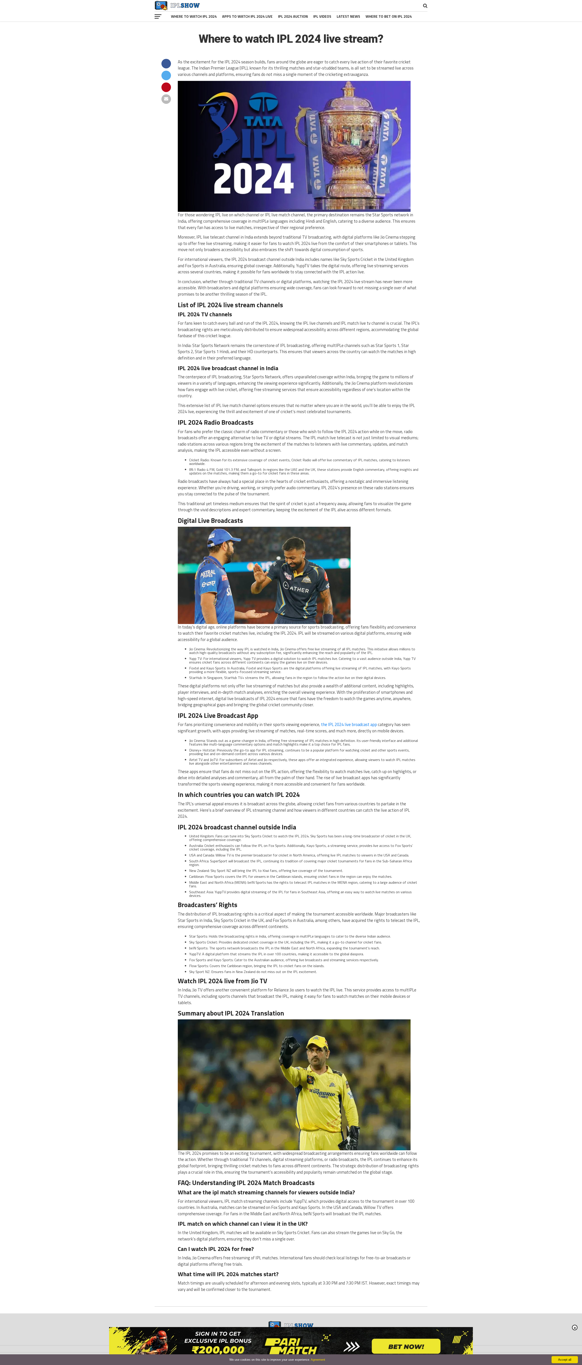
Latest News (348, 16)
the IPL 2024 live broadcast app (349, 724)
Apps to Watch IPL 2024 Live (247, 16)
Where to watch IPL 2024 (194, 16)
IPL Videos (322, 16)
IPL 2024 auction (293, 16)
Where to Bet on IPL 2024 (389, 16)
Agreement (318, 1359)
